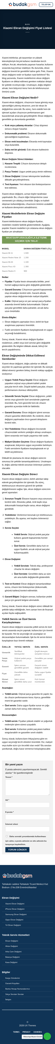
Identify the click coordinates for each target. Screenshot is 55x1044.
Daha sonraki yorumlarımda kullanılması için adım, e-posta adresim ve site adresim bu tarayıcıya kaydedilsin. (26, 840)
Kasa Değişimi (11, 962)
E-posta (9, 812)
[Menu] (4, 4)
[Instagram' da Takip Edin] (26, 1017)
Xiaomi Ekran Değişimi (14, 904)
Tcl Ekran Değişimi (13, 925)
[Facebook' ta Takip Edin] (22, 1017)
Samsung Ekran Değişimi (16, 914)
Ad (7, 800)
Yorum (8, 777)
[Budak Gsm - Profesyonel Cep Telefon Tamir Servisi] (22, 4)
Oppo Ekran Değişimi (14, 920)
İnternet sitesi (11, 824)
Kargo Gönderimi (12, 978)
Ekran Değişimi (11, 941)
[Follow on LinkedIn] (32, 1017)
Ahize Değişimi (11, 946)
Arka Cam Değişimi (13, 952)
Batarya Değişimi (12, 957)
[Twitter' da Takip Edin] (29, 1017)
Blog (27, 24)
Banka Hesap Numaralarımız (17, 989)
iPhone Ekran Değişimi (14, 909)
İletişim (8, 999)
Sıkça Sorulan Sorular (14, 994)
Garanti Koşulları (12, 983)
